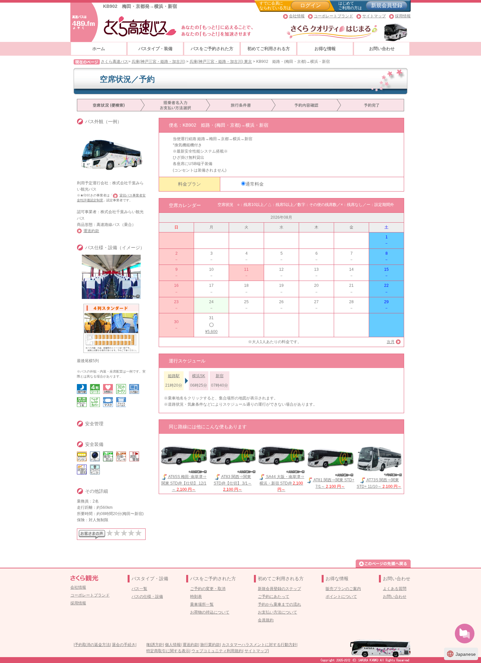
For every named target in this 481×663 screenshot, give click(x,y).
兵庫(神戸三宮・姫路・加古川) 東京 (220, 61)
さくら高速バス (114, 61)
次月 (391, 342)
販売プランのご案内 (343, 588)
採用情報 (403, 16)
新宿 (219, 376)
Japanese (461, 654)
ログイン (310, 5)
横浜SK (198, 376)
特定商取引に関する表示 (167, 651)
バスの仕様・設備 (147, 596)
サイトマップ (374, 16)
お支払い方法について (277, 612)
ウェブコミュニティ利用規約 (216, 651)
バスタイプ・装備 (155, 48)
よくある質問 (394, 588)
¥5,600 (211, 331)
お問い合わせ (382, 48)
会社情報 (297, 16)
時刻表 (196, 596)
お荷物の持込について (209, 612)
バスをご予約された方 (212, 48)
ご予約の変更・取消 (207, 588)
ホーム (98, 48)
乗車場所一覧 (202, 604)
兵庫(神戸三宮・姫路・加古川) (158, 61)
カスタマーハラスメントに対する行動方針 (259, 644)
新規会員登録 (386, 5)
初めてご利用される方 (268, 48)
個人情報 (173, 644)
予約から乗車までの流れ (279, 604)
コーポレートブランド (333, 16)
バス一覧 (139, 588)
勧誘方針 (155, 644)
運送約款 (91, 231)
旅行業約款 (210, 644)
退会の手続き (123, 644)
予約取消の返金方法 (92, 644)
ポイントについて (341, 596)
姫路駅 (174, 376)
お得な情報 (325, 48)
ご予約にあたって (273, 596)
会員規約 (266, 620)
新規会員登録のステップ (279, 588)
